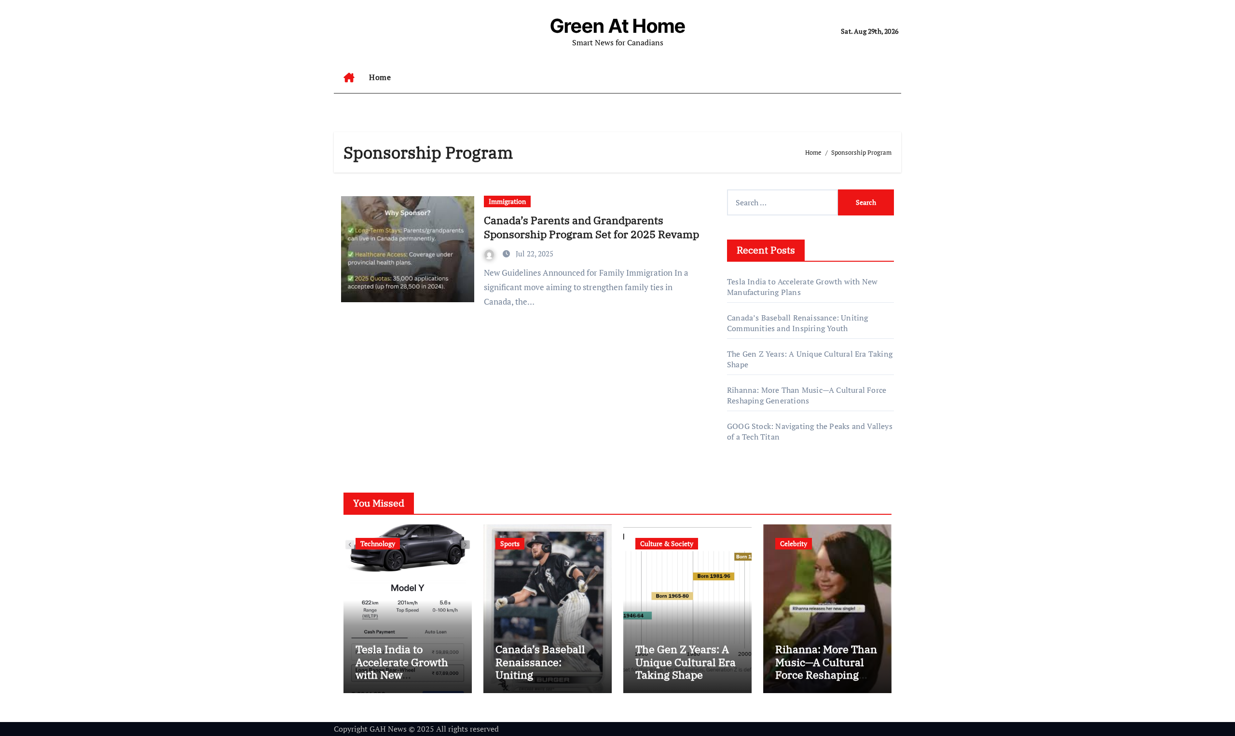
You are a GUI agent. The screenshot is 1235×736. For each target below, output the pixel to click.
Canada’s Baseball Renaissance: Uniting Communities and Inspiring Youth (797, 323)
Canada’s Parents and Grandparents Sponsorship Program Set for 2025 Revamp (591, 227)
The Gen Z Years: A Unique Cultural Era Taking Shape (685, 662)
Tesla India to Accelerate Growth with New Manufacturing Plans (402, 674)
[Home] (349, 78)
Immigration (507, 201)
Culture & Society (666, 543)
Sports (510, 543)
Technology (377, 543)
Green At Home (618, 26)
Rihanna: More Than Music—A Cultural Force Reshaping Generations (806, 395)
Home (380, 77)
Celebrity (793, 543)
